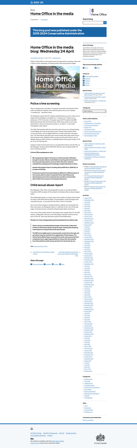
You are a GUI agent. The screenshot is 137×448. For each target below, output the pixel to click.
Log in (86, 406)
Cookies (49, 435)
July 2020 (87, 288)
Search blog (88, 19)
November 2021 (88, 260)
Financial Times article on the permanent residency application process (95, 172)
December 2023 (88, 218)
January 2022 (88, 255)
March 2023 (87, 235)
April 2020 (87, 295)
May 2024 (87, 208)
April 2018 (87, 344)
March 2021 (87, 274)
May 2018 (87, 342)
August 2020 (88, 286)
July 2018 (87, 338)
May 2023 (87, 231)
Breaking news (88, 379)
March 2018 (87, 346)
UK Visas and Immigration (91, 125)
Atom (98, 68)
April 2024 (87, 210)
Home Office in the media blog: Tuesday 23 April (43, 253)
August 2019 (87, 311)
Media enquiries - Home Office (92, 123)
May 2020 (87, 293)
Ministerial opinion (89, 385)
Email (62, 264)
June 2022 (87, 245)
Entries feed (87, 408)
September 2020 (89, 284)
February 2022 (88, 253)
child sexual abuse (39, 246)
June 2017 (87, 365)
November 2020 (89, 280)
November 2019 (88, 305)
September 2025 (89, 200)
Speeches (87, 395)
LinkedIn (56, 264)
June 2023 (87, 229)
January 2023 (88, 237)
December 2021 (88, 257)
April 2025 (87, 206)
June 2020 (87, 290)
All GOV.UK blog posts (50, 433)
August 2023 (88, 225)
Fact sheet (87, 381)
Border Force (88, 127)
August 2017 (87, 361)
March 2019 (87, 321)
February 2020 (88, 299)
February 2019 (88, 323)
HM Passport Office (89, 129)
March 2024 (87, 212)
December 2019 (88, 303)
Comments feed (88, 410)
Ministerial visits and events (91, 387)
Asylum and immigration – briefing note (95, 100)
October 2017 (88, 356)
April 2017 (87, 367)
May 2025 (87, 204)
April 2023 (87, 233)
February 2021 (88, 276)
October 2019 (88, 307)
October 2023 (88, 220)
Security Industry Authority (91, 133)
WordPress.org (88, 412)
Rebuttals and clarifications (91, 393)
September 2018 (89, 334)
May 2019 (87, 317)
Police (45, 246)
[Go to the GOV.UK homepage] (36, 2)
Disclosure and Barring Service (92, 131)
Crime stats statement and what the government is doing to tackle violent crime (68, 253)
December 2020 (88, 278)
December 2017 (88, 352)
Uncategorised (88, 397)
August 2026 (88, 198)
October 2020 (88, 282)
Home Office (44, 19)
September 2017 (88, 359)
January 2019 (88, 326)
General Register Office (90, 135)
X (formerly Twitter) (37, 264)
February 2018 (88, 348)
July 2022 (87, 243)
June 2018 (87, 340)
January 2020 (88, 301)
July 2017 (86, 363)
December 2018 (88, 328)
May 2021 (87, 270)
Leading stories (56, 58)
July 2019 (87, 313)
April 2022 (87, 249)
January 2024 (88, 216)
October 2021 (88, 262)
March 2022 (87, 251)
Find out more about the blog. (91, 59)
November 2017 (88, 354)
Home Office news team (36, 58)
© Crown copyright (100, 443)
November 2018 (88, 330)
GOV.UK (61, 433)
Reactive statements (90, 391)
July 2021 (87, 266)
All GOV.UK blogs (36, 433)
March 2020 (87, 297)
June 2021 (87, 268)
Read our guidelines (88, 420)
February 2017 (88, 371)
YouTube (87, 85)
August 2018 (87, 336)
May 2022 (87, 247)
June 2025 (87, 202)
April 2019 (87, 319)
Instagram (87, 78)
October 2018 (88, 332)
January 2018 (88, 350)
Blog (32, 10)
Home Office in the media (51, 13)
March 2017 (87, 369)
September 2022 (89, 241)
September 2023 (89, 222)
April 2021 (87, 272)
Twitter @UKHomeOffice (91, 76)
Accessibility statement (38, 435)
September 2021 (89, 264)
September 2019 (89, 309)
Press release (87, 389)
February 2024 (88, 214)
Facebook (48, 264)
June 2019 (87, 315)
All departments (71, 433)
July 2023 (87, 227)
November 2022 (89, 239)
